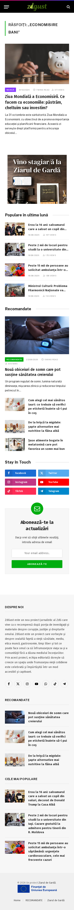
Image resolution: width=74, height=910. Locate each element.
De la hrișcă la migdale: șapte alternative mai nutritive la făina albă (44, 427)
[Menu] (6, 7)
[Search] (68, 7)
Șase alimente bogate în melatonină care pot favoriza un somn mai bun (46, 445)
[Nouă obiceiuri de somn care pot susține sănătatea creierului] (37, 335)
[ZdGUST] (37, 7)
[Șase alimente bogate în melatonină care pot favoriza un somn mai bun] (15, 444)
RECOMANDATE (33, 900)
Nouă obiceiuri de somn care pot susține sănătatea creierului (48, 717)
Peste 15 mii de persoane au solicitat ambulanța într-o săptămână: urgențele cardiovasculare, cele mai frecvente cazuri (48, 851)
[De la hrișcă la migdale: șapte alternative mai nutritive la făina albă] (15, 426)
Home (17, 900)
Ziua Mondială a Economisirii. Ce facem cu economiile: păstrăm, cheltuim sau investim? (35, 102)
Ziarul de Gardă (47, 882)
